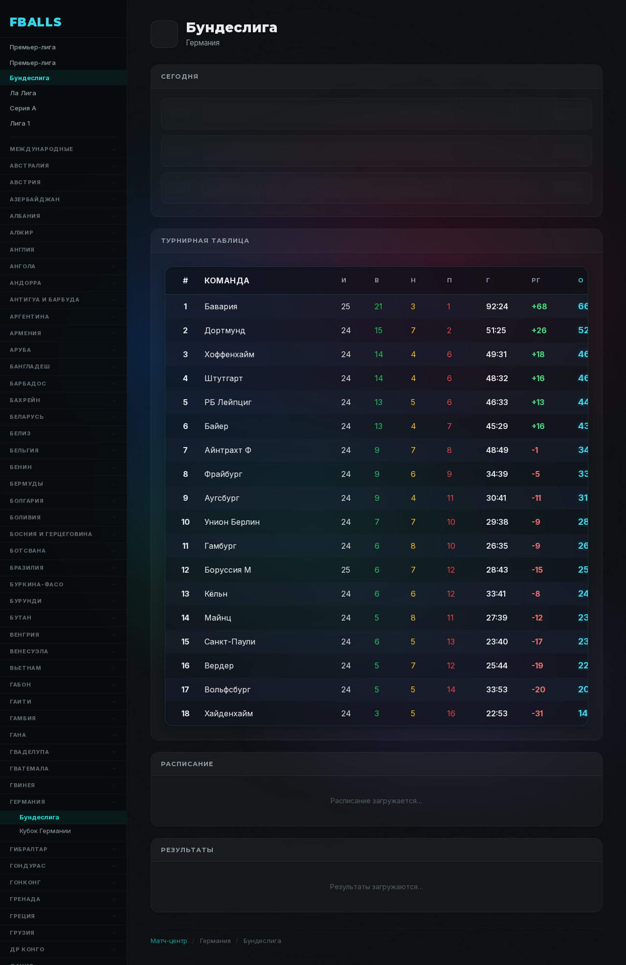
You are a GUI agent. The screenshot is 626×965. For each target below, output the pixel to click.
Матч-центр (169, 940)
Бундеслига (39, 817)
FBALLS (36, 22)
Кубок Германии (45, 831)
